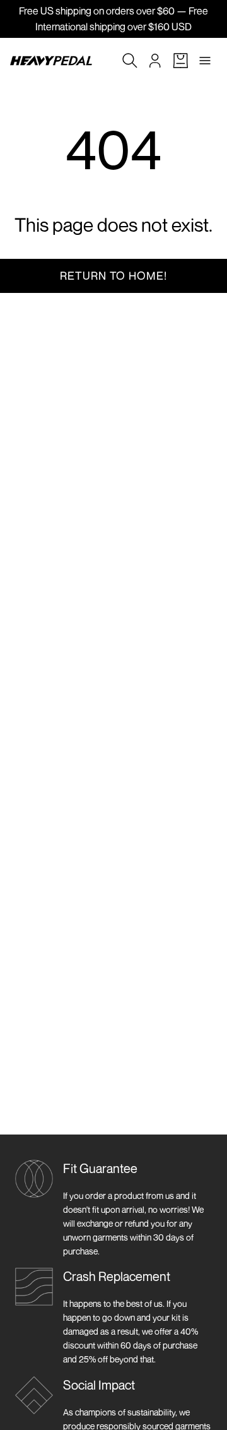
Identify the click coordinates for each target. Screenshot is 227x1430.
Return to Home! (113, 275)
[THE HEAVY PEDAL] (51, 61)
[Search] (130, 60)
